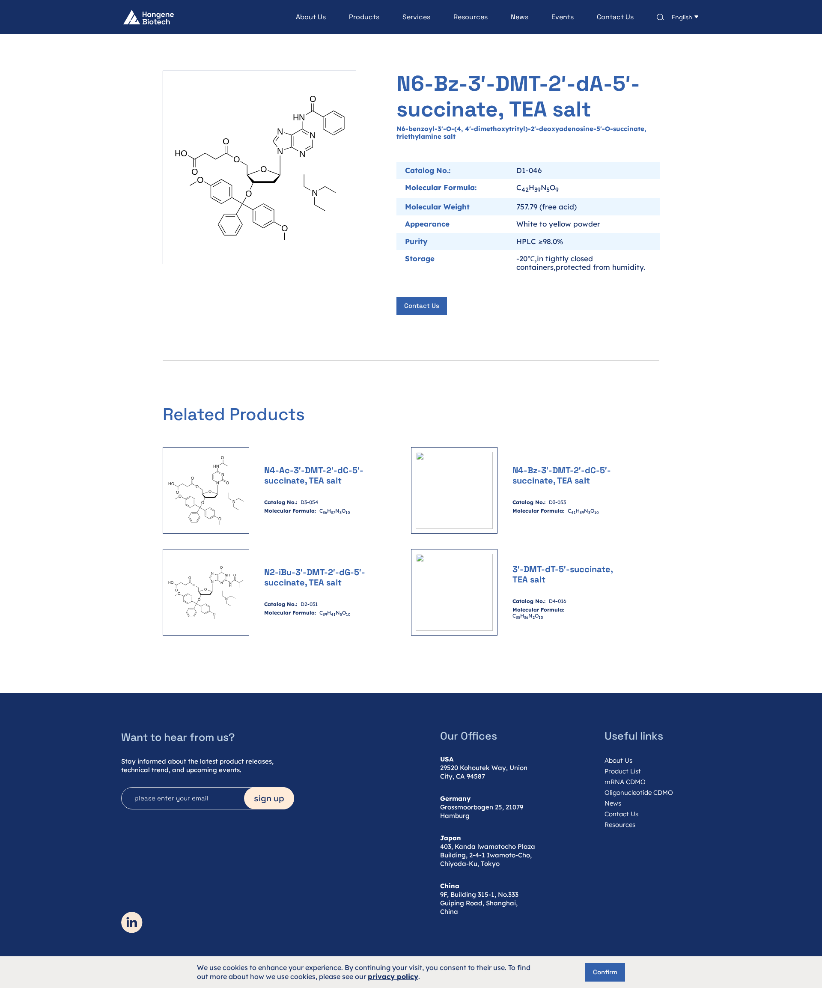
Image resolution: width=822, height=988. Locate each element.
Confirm (605, 972)
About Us (311, 17)
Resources (470, 17)
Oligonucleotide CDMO (639, 792)
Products (364, 17)
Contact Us (615, 17)
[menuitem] (299, 17)
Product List (623, 771)
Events (562, 17)
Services (416, 17)
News (519, 17)
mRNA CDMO (625, 782)
